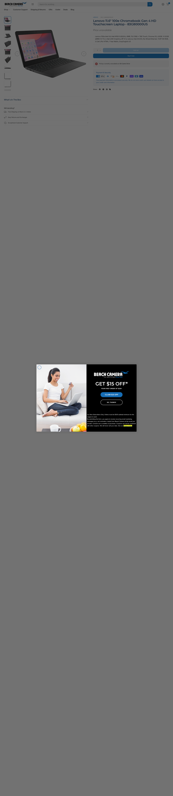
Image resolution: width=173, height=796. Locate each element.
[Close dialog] (39, 367)
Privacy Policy (127, 426)
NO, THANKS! (111, 402)
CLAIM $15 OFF (111, 395)
